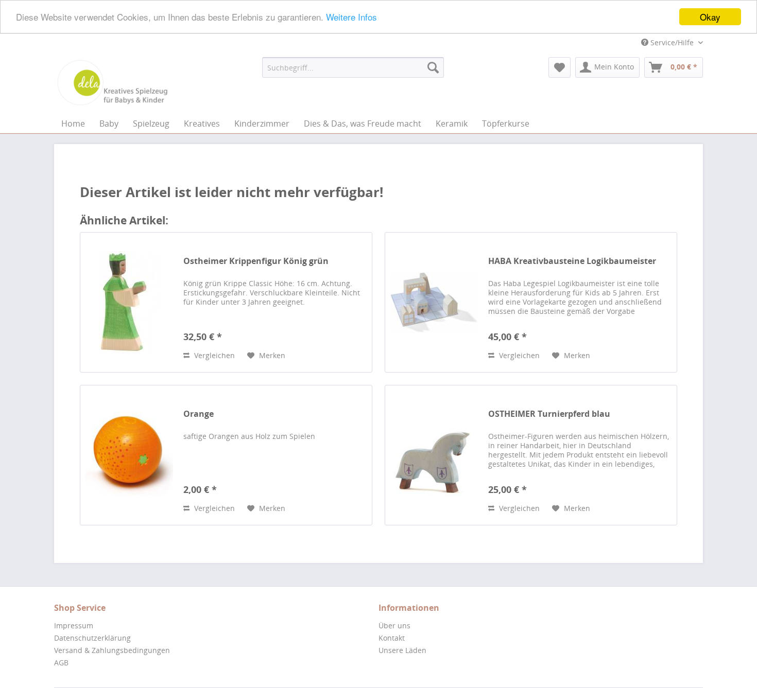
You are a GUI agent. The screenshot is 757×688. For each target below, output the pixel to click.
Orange (198, 414)
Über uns (394, 625)
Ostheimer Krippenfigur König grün (256, 261)
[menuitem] (353, 67)
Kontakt (391, 638)
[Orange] (129, 455)
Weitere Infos (351, 17)
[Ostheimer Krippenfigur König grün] (129, 302)
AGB (61, 662)
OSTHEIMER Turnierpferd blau (549, 414)
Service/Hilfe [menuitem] (672, 42)
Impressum (73, 625)
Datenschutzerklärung (92, 638)
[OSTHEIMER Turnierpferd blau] (434, 455)
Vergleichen (213, 355)
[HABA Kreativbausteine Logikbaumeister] (434, 302)
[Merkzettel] (559, 67)
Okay (710, 16)
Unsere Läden (402, 650)
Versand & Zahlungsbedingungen (112, 650)
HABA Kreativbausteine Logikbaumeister (572, 261)
